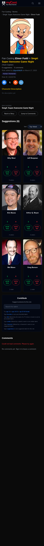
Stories (14, 12)
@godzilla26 (17, 70)
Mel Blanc (11, 267)
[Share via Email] (21, 82)
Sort (25, 126)
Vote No (16, 173)
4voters (32, 180)
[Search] (33, 3)
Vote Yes (7, 173)
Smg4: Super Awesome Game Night (16, 14)
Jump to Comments (28, 114)
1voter (11, 289)
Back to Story (9, 114)
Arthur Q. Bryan (32, 213)
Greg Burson (32, 267)
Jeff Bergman (32, 158)
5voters (11, 180)
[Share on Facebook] (4, 82)
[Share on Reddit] (15, 82)
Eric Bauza (11, 213)
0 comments (18, 68)
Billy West (11, 158)
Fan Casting (6, 12)
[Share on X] (10, 82)
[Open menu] (39, 3)
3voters (11, 235)
